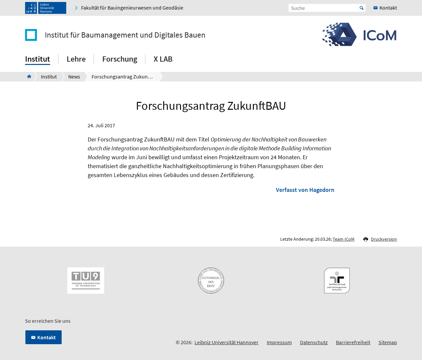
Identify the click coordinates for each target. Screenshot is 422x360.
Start (362, 8)
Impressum (279, 342)
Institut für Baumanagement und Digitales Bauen (125, 35)
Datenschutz (314, 342)
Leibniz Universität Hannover (226, 342)
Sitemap (387, 342)
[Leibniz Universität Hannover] (45, 8)
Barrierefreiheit (353, 342)
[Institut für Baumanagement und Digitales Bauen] (27, 76)
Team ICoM (343, 239)
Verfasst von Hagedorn (305, 190)
